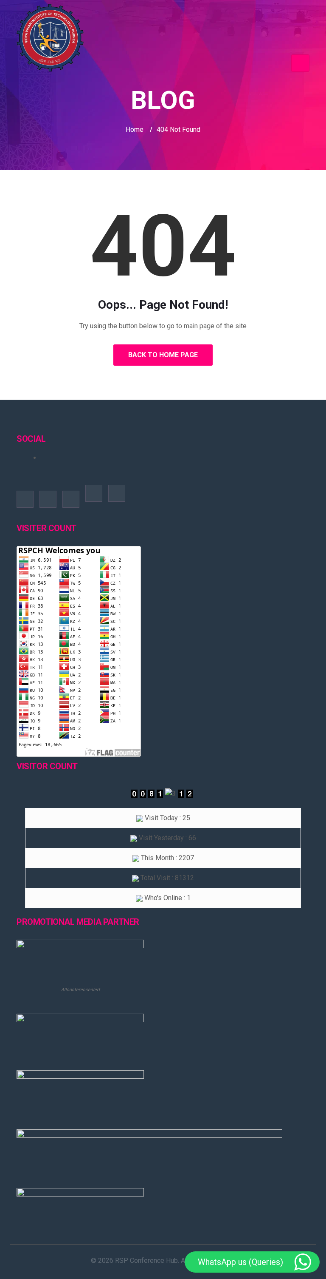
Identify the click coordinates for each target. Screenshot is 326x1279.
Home (134, 129)
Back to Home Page (163, 355)
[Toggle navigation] (300, 63)
